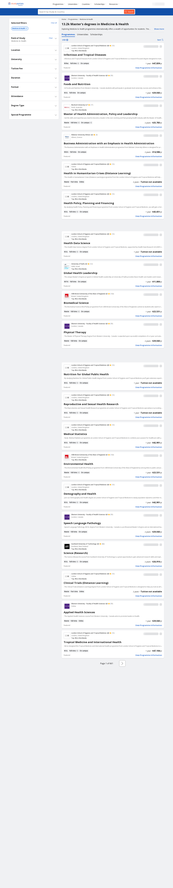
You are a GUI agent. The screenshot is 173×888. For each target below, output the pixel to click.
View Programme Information (148, 68)
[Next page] (122, 663)
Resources (113, 4)
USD (64, 40)
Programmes (58, 4)
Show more (159, 29)
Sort (159, 40)
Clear (51, 38)
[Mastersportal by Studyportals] (16, 4)
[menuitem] (59, 4)
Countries (86, 4)
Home (64, 19)
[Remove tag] (26, 28)
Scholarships (99, 4)
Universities (72, 4)
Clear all (54, 23)
